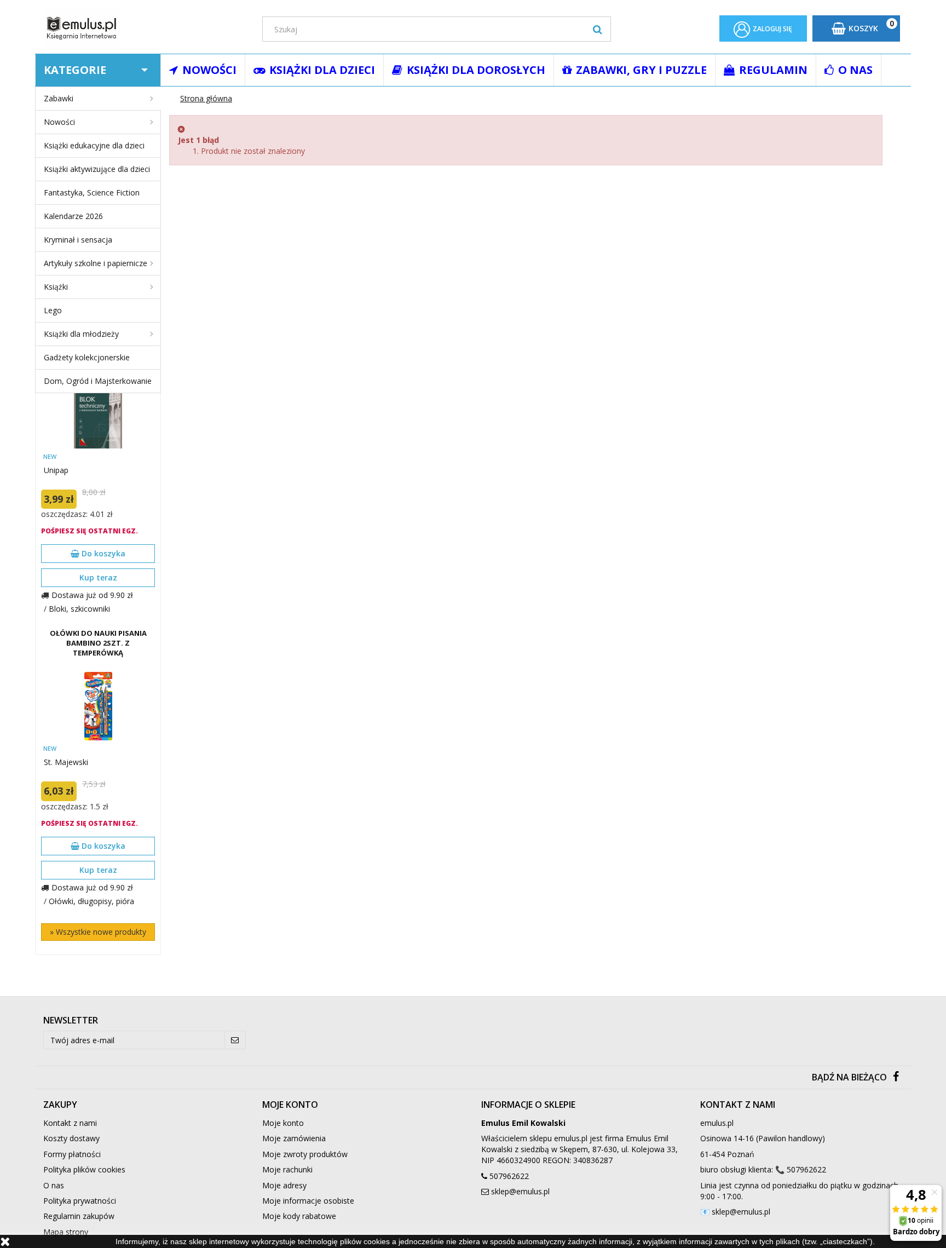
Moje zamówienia (294, 1138)
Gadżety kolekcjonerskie (87, 357)
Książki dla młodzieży (81, 334)
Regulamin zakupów (78, 1216)
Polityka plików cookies (84, 1169)
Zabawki (58, 98)
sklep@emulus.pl (520, 1191)
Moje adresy (284, 1185)
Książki (56, 286)
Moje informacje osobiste (308, 1200)
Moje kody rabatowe (299, 1216)
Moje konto (283, 1123)
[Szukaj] (597, 29)
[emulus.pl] (144, 28)
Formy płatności (72, 1154)
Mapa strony (65, 1232)
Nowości (59, 122)
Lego (53, 310)
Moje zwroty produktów (305, 1154)
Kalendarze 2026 (73, 216)
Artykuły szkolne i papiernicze (95, 263)
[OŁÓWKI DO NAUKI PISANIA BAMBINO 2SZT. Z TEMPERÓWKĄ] (98, 706)
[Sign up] (235, 1040)
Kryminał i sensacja (78, 239)
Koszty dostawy (71, 1138)
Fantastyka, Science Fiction (92, 192)
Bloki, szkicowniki (79, 608)
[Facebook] (896, 1077)
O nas (53, 1185)
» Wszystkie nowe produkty (98, 932)
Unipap (56, 470)
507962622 (509, 1176)
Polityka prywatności (79, 1200)
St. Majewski (66, 762)
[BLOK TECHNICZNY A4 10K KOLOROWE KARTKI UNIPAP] (98, 414)
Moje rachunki (287, 1169)
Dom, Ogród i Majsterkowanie (98, 381)
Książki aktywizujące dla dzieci (97, 169)
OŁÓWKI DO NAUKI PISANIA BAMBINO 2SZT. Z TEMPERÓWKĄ (98, 643)
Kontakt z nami (70, 1123)
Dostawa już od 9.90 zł (92, 595)
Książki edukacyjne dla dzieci (94, 145)
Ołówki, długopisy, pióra (91, 901)
